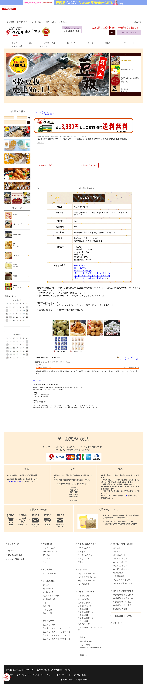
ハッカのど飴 (80, 265)
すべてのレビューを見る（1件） (130, 357)
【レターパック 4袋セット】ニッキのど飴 (92, 276)
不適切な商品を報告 (87, 188)
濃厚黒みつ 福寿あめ (83, 271)
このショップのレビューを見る (130, 359)
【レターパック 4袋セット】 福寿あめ (90, 278)
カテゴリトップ (38, 112)
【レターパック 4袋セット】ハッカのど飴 (92, 273)
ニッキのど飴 (80, 268)
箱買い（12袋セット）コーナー (43, 380)
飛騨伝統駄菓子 (49, 114)
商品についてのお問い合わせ (57, 188)
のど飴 (46, 112)
